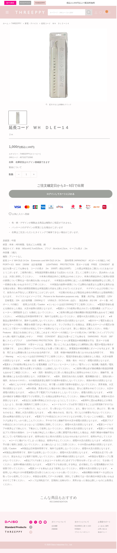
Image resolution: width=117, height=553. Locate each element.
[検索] (88, 12)
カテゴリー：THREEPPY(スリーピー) (25, 154)
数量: (11, 174)
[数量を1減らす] (19, 174)
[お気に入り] (100, 12)
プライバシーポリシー (82, 532)
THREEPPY (16, 23)
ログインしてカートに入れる (60, 194)
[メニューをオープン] (7, 12)
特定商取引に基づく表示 (83, 526)
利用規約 (78, 529)
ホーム (5, 23)
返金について (15, 167)
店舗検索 (55, 529)
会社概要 (55, 526)
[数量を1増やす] (34, 174)
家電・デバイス (31, 23)
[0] (104, 12)
